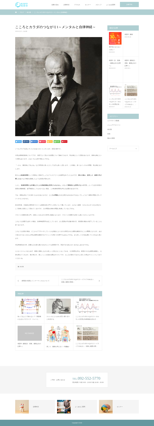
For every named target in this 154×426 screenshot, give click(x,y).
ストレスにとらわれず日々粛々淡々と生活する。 (58, 318)
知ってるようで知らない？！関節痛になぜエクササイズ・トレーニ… (29, 318)
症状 (108, 134)
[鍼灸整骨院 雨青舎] (21, 4)
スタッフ (99, 5)
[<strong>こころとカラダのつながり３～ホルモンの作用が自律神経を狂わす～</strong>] (88, 306)
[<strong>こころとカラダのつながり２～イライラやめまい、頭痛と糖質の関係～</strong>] (88, 333)
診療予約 (129, 4)
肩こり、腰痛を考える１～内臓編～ (58, 346)
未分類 (25, 31)
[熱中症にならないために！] (115, 38)
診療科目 (66, 5)
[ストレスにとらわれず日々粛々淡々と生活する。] (59, 306)
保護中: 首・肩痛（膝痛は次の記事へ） (115, 63)
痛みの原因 (111, 138)
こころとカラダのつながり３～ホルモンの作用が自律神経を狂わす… (87, 318)
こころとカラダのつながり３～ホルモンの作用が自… (115, 101)
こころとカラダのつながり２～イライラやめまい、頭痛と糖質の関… (87, 345)
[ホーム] (16, 12)
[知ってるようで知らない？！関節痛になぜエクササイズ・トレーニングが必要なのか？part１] (30, 306)
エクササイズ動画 (113, 120)
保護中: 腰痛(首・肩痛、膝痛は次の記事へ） (29, 345)
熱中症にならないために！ (115, 48)
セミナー (88, 5)
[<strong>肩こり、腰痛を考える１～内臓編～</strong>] (59, 335)
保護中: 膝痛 (129, 34)
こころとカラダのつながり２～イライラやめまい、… (130, 101)
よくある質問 (110, 5)
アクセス (77, 5)
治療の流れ (55, 5)
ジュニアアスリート (114, 125)
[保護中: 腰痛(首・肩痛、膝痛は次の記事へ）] (30, 333)
